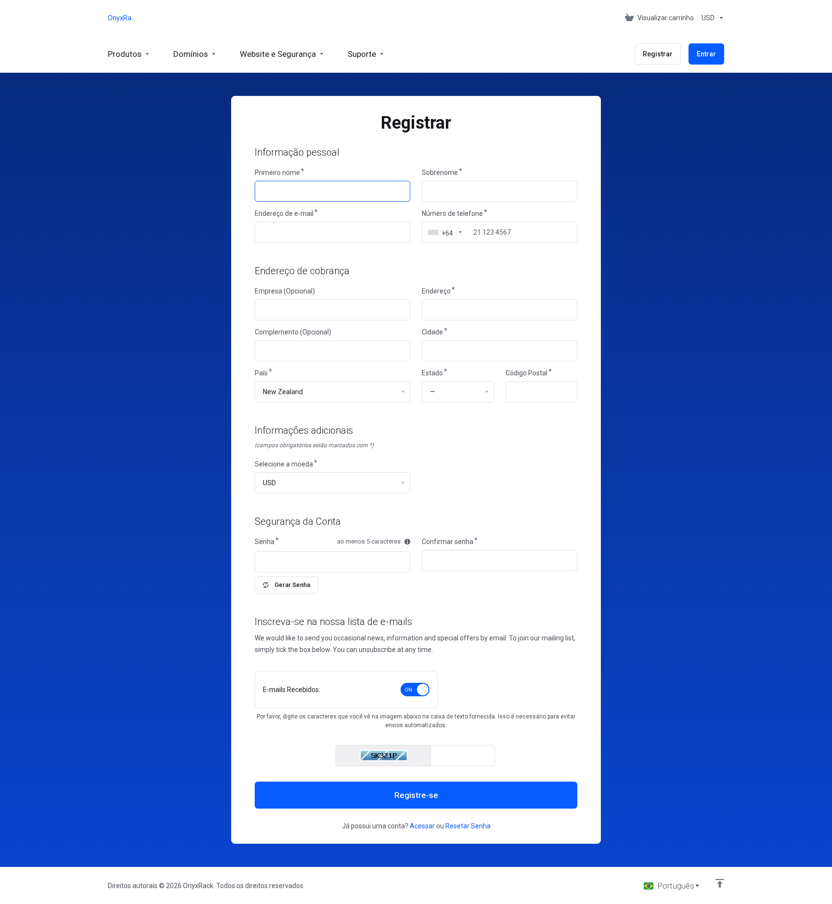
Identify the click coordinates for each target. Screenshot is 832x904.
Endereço (436, 291)
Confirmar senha (447, 541)
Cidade (432, 332)
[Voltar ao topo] (720, 883)
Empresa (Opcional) (285, 291)
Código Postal (526, 373)
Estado (432, 373)
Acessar (422, 826)
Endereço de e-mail (284, 213)
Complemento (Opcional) (293, 332)
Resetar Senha (468, 826)
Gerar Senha (292, 584)
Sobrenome (440, 172)
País (261, 373)
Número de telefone (452, 213)
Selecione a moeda (284, 464)
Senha (264, 541)
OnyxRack (122, 18)
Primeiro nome (277, 172)
